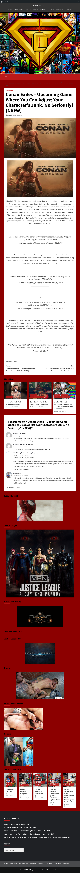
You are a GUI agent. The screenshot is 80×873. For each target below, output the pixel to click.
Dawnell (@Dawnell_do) (21, 444)
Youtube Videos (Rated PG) (38, 397)
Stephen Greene (10, 827)
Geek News (59, 9)
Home (10, 9)
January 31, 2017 (17, 115)
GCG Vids (51, 9)
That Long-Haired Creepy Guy (24, 453)
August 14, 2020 (40, 406)
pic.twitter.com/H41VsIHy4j (40, 305)
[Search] (73, 77)
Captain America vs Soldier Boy (39, 792)
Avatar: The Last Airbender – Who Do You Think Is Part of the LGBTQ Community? (64, 405)
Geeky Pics (9, 784)
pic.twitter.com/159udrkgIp (40, 279)
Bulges (8, 780)
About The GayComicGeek (22, 9)
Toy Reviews (53, 781)
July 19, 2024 (53, 804)
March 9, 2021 (15, 406)
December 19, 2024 (26, 798)
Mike (15, 473)
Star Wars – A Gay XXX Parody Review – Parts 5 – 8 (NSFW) (30, 831)
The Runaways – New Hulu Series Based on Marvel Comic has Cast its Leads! (59, 368)
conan (11, 361)
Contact (68, 9)
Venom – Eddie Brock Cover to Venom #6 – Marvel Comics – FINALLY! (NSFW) (20, 368)
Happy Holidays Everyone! (23, 792)
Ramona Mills (18, 433)
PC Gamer (20, 212)
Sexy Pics (38, 784)
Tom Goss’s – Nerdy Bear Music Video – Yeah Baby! (39, 403)
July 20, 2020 (63, 411)
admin (9, 115)
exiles (15, 361)
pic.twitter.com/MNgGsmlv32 (46, 239)
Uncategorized (25, 784)
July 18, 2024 (68, 806)
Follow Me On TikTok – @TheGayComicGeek (14, 403)
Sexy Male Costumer (38, 782)
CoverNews (46, 870)
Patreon (35, 9)
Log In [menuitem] (6, 1)
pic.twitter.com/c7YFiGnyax (52, 347)
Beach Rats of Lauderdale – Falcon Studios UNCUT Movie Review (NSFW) (45, 837)
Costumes (9, 782)
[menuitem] (1, 1)
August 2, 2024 (39, 798)
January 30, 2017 (55, 243)
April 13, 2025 (10, 796)
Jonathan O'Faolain (10, 837)
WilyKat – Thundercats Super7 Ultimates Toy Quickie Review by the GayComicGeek (69, 796)
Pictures (43, 9)
